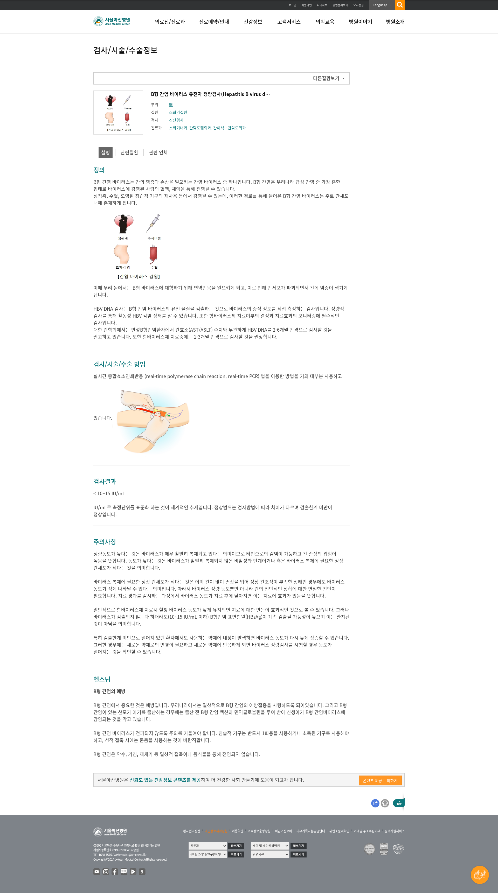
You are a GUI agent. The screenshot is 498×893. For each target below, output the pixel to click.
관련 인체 (158, 152)
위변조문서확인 (339, 831)
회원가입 (306, 5)
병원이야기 (360, 21)
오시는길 (358, 5)
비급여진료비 (283, 831)
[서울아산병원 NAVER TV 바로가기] (133, 872)
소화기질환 (178, 112)
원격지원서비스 (395, 831)
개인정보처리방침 (216, 831)
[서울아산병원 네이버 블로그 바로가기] (124, 872)
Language (380, 5)
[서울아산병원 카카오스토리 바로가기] (142, 872)
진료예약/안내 (214, 21)
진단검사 (176, 120)
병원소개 (395, 21)
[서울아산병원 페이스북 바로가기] (115, 872)
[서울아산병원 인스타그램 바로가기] (106, 872)
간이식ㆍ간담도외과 (229, 128)
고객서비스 (289, 21)
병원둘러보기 (340, 5)
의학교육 (325, 21)
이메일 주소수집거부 (367, 831)
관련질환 (129, 152)
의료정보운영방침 (259, 831)
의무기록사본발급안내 (310, 831)
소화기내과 (178, 128)
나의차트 (322, 5)
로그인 (292, 5)
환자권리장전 (191, 831)
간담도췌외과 (200, 128)
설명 (105, 152)
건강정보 (253, 21)
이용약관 (237, 831)
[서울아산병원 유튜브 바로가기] (97, 872)
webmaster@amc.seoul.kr (130, 854)
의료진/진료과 (170, 21)
